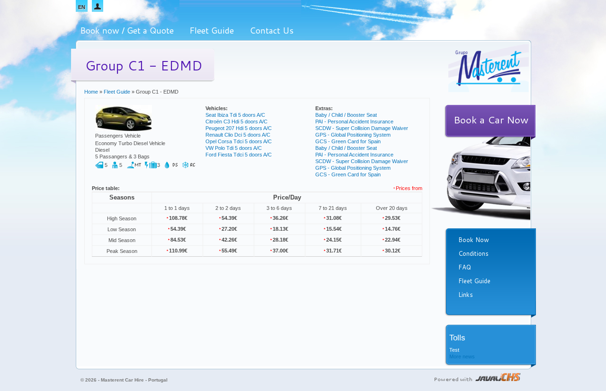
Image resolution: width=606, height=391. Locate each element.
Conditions (473, 253)
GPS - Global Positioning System (353, 135)
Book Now (473, 239)
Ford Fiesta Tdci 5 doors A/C (238, 154)
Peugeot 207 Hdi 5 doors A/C (238, 128)
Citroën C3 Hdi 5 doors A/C (236, 121)
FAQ (464, 267)
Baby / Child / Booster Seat (346, 115)
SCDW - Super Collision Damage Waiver (361, 128)
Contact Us (272, 30)
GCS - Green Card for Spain (348, 141)
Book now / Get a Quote (127, 30)
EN (81, 7)
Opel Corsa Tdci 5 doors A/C (238, 141)
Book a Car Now (491, 120)
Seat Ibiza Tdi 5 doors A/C (235, 115)
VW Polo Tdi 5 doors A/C (233, 148)
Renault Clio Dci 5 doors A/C (237, 135)
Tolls (457, 337)
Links (465, 294)
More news (462, 356)
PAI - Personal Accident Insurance (354, 121)
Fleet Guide (211, 30)
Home (91, 92)
